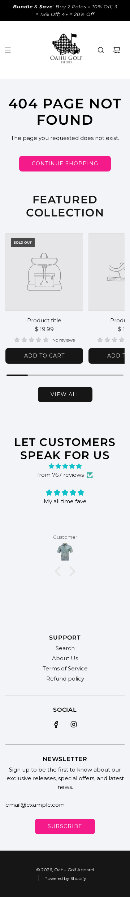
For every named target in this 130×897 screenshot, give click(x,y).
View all (65, 394)
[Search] (101, 50)
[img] (65, 466)
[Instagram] (74, 724)
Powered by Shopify (65, 878)
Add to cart (44, 355)
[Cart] (117, 50)
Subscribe (65, 826)
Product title (44, 320)
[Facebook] (56, 724)
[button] (60, 571)
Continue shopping (65, 163)
